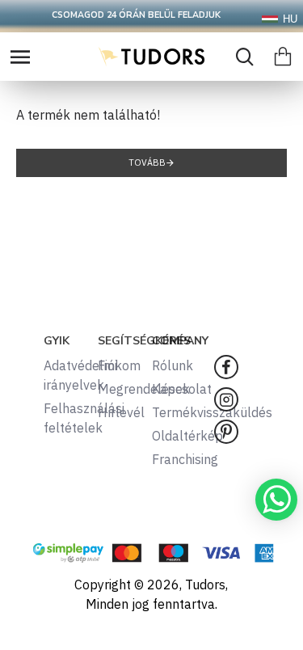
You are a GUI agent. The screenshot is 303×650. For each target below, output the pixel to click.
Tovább (147, 162)
